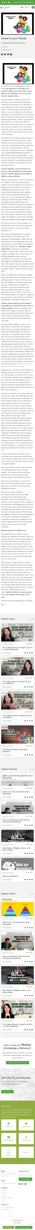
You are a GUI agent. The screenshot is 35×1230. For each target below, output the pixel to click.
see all (32, 619)
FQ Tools (3, 1200)
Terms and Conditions (17, 1220)
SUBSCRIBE (8, 1227)
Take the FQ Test (6, 1176)
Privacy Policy (17, 1222)
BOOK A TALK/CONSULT (7, 1207)
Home (3, 1171)
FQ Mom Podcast (8, 1152)
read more (6, 653)
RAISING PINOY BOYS (7, 1197)
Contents (4, 1188)
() (23, 7)
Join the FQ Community (8, 1173)
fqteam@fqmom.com (6, 1209)
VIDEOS (3, 1192)
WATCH (4, 625)
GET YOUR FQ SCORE (24, 1227)
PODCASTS (4, 1195)
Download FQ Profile (8, 1183)
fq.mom (26, 1152)
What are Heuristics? (10, 876)
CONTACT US (5, 1204)
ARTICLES (4, 1190)
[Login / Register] (26, 7)
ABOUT (3, 1180)
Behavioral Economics (14, 43)
